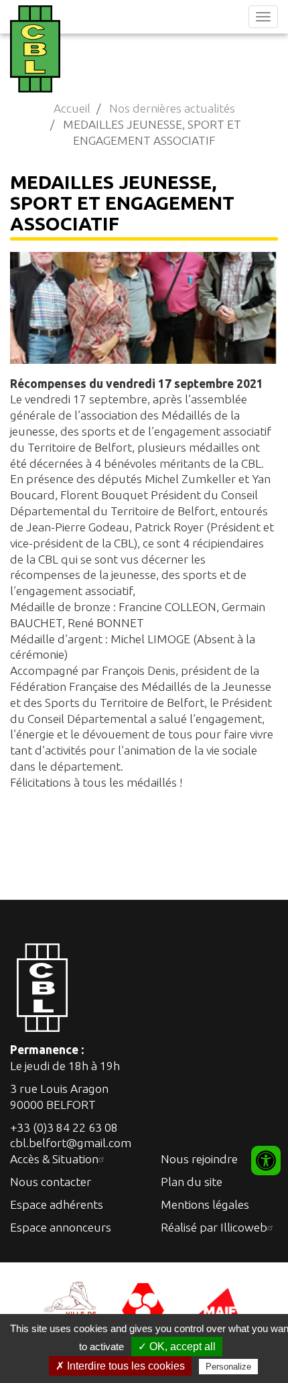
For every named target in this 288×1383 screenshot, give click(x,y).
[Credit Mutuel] (144, 1305)
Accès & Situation (54, 1158)
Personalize (228, 1367)
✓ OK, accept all (177, 1346)
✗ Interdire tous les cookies (120, 1366)
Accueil (72, 108)
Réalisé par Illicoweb (214, 1227)
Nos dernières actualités (172, 108)
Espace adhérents (56, 1204)
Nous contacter (50, 1181)
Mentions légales (205, 1204)
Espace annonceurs (60, 1227)
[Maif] (218, 1305)
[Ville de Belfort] (70, 1305)
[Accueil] (33, 48)
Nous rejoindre (199, 1158)
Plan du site (191, 1181)
